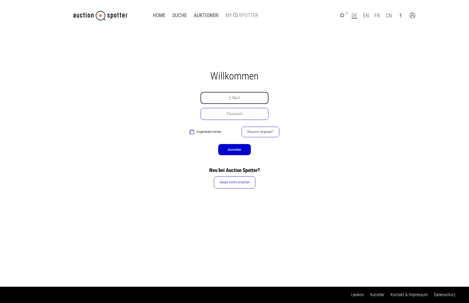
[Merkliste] (343, 14)
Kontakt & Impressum (409, 294)
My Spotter (242, 15)
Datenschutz (444, 294)
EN (366, 15)
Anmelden (234, 150)
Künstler (377, 294)
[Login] (413, 16)
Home (159, 15)
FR (377, 15)
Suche (179, 15)
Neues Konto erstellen (235, 182)
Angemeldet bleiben (209, 132)
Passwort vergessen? (260, 132)
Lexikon (357, 294)
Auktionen (206, 15)
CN (389, 15)
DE (354, 15)
